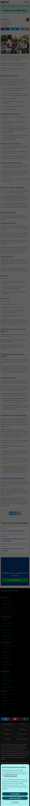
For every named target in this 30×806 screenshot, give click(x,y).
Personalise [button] (15, 802)
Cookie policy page (11, 776)
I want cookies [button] (15, 794)
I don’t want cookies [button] (15, 798)
